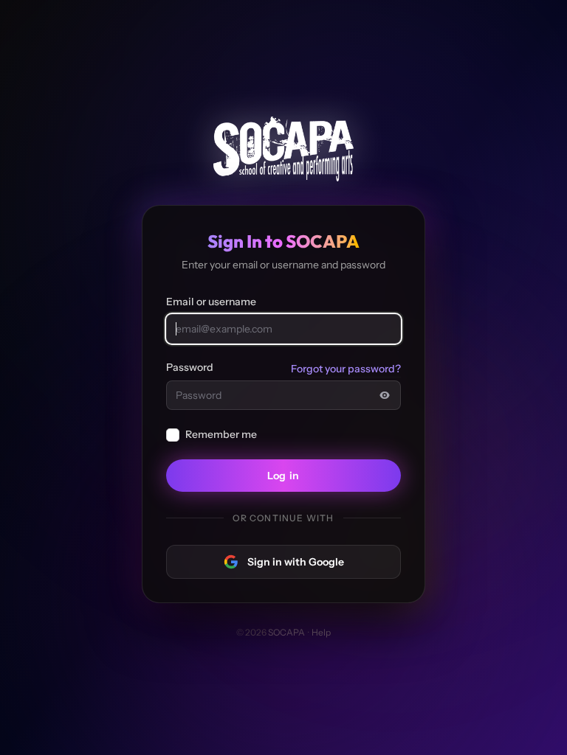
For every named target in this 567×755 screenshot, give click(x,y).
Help (321, 632)
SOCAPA (286, 632)
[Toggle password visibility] (384, 395)
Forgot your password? (346, 368)
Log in (283, 475)
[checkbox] (172, 435)
